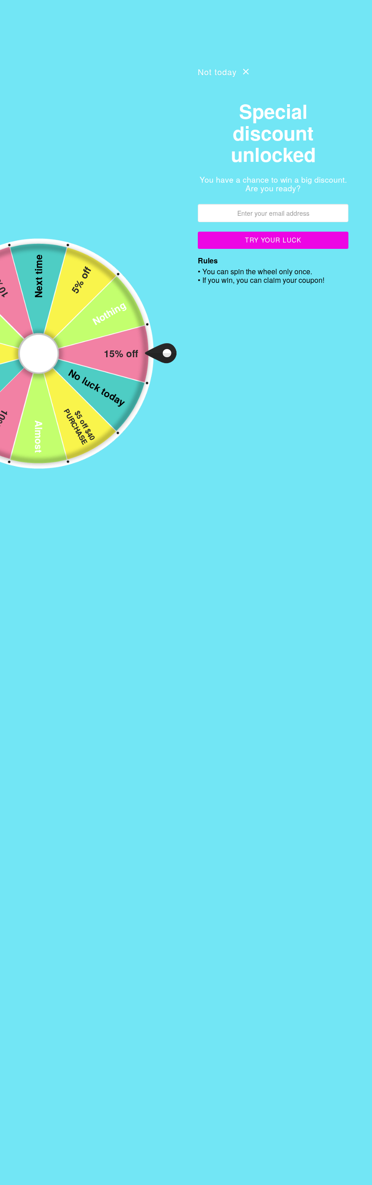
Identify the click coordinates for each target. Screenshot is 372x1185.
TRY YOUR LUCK (273, 239)
